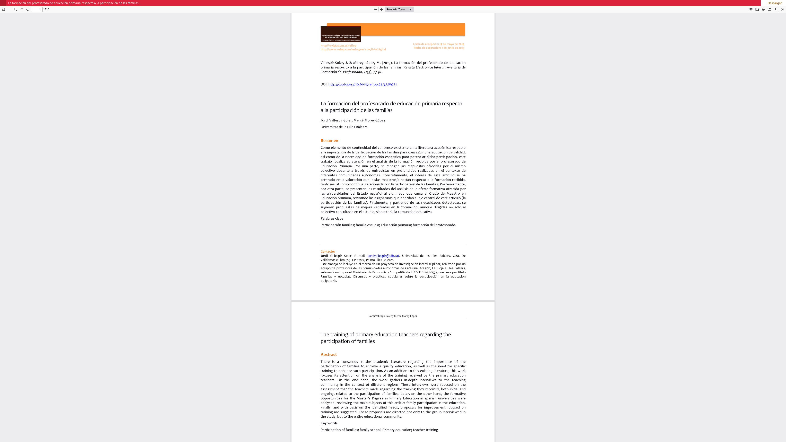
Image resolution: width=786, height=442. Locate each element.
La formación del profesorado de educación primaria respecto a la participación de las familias (73, 3)
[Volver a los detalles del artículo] (3, 3)
